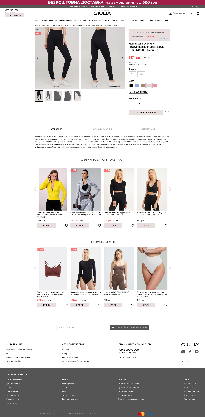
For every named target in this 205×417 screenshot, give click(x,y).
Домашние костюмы (70, 399)
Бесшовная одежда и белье (60, 20)
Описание (56, 129)
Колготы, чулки (80, 20)
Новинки (159, 20)
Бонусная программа (97, 6)
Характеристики (102, 129)
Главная (37, 25)
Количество (135, 98)
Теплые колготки (13, 403)
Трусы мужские (190, 395)
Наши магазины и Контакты (128, 6)
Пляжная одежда (191, 399)
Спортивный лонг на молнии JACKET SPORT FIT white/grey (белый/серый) (52, 214)
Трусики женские (191, 391)
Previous (35, 189)
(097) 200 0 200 (11, 10)
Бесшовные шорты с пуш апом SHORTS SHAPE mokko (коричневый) (152, 293)
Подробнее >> (164, 38)
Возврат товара (68, 353)
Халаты (64, 388)
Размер (133, 69)
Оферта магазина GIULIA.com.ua (75, 361)
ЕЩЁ (166, 20)
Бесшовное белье (125, 391)
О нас (8, 353)
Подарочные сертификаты (78, 6)
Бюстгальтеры (190, 384)
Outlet (150, 20)
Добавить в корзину (146, 112)
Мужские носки (12, 399)
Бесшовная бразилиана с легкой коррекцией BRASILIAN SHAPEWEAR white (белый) (119, 294)
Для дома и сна (95, 20)
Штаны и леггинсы (69, 395)
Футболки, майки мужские (129, 388)
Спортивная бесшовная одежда (131, 399)
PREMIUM (115, 20)
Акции (142, 20)
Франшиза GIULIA (13, 361)
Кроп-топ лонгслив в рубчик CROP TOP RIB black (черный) (84, 214)
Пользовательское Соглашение (19, 350)
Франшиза (112, 6)
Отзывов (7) (148, 129)
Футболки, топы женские (128, 384)
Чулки (8, 388)
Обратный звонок (15, 15)
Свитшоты (122, 380)
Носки (44, 20)
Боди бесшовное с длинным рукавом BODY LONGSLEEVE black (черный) (52, 293)
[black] (131, 85)
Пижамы (65, 380)
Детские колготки (13, 384)
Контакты (66, 350)
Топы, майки (189, 388)
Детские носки (12, 395)
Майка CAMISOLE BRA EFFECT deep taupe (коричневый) (85, 293)
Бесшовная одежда (65, 25)
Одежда (107, 20)
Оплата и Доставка (70, 357)
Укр (193, 6)
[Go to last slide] (37, 58)
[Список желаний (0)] (191, 13)
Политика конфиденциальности (19, 357)
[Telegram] (197, 352)
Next (170, 189)
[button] (39, 96)
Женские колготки (14, 380)
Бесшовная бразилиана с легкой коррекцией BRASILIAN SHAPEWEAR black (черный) (152, 215)
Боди (64, 391)
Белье (37, 20)
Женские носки (12, 391)
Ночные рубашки (69, 384)
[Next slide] (122, 58)
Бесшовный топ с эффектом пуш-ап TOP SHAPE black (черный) (118, 214)
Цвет (131, 80)
